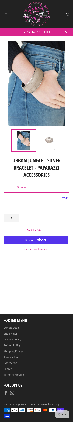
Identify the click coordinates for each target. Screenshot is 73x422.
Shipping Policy (13, 351)
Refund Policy (12, 345)
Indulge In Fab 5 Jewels (24, 404)
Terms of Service (14, 375)
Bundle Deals (11, 328)
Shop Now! (10, 334)
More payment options (35, 248)
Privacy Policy (12, 339)
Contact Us (10, 363)
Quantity (8, 209)
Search (8, 369)
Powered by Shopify (48, 404)
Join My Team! (12, 357)
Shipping (22, 187)
